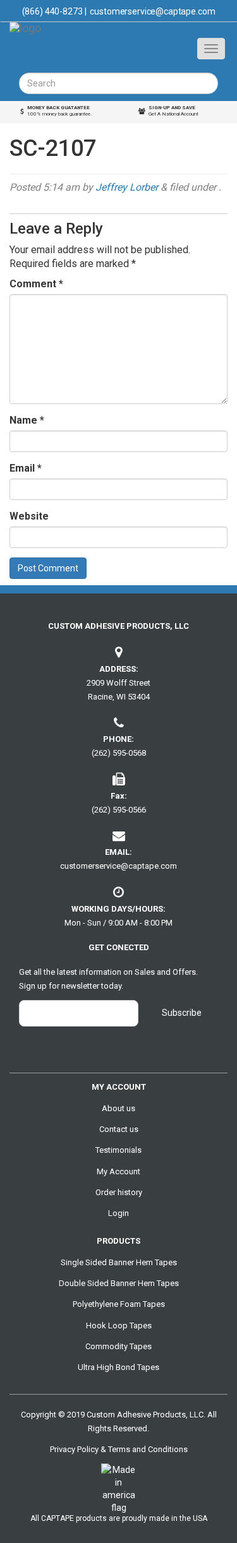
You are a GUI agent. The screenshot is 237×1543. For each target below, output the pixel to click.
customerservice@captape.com (152, 11)
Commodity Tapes (118, 1346)
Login (118, 1213)
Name (26, 420)
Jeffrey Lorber (126, 187)
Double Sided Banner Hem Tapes (119, 1283)
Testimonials (118, 1150)
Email (25, 468)
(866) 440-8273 (52, 11)
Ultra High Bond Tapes (118, 1367)
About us (118, 1108)
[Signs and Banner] (25, 47)
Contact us (118, 1129)
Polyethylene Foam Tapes (119, 1304)
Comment (36, 284)
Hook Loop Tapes (119, 1325)
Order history (118, 1192)
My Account (118, 1171)
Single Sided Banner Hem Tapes (119, 1262)
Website (29, 516)
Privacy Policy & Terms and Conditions (119, 1449)
